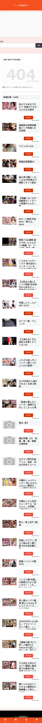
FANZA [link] (28, 253)
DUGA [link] (28, 117)
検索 (1, 41)
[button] (38, 438)
